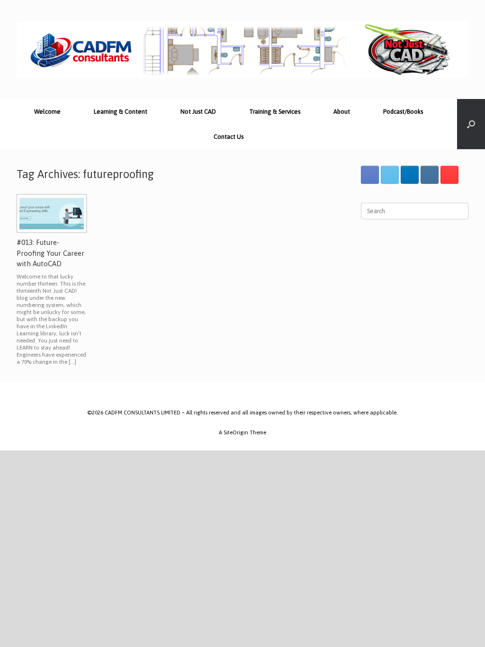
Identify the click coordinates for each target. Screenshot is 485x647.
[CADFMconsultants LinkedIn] (410, 175)
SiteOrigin (236, 432)
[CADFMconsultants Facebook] (370, 175)
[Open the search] (471, 124)
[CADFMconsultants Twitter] (390, 175)
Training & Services (274, 111)
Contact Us (228, 136)
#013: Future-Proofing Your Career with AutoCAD (50, 253)
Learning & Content (120, 111)
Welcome (47, 111)
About (341, 111)
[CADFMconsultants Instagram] (430, 175)
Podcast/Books (403, 111)
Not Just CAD (198, 111)
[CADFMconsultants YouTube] (449, 175)
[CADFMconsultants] (242, 49)
